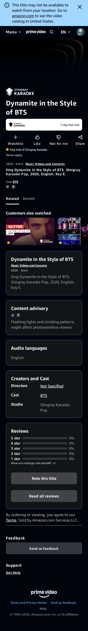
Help (43, 608)
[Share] (80, 137)
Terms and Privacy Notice (28, 602)
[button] (33, 463)
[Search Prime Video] (51, 32)
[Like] (37, 137)
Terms (11, 520)
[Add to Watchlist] (15, 137)
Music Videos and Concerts (45, 164)
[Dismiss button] (80, 6)
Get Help (13, 572)
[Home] (36, 32)
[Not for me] (58, 137)
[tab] (12, 198)
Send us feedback (63, 602)
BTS (15, 182)
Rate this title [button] (44, 478)
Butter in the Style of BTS (30, 231)
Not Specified (51, 386)
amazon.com (23, 15)
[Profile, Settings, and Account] (80, 32)
